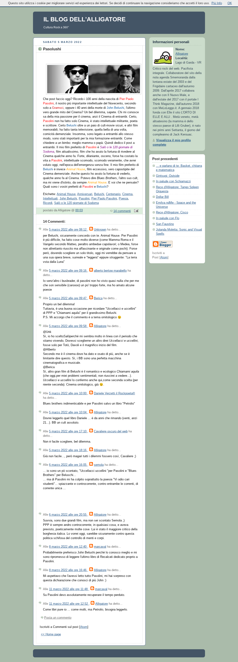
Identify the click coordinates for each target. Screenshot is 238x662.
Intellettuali (50, 198)
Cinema (127, 194)
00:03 (79, 210)
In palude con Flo (167, 218)
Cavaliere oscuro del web (111, 431)
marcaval (100, 546)
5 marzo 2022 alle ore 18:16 (68, 450)
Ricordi (47, 203)
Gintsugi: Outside (167, 175)
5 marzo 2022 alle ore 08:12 (68, 229)
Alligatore (100, 326)
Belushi (99, 194)
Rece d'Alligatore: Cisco (172, 212)
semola (99, 464)
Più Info (217, 3)
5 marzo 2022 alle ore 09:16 (68, 270)
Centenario (113, 194)
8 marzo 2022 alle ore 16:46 (68, 570)
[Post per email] (135, 211)
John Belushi (68, 198)
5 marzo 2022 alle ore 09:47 (68, 298)
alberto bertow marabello (110, 270)
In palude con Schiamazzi (173, 181)
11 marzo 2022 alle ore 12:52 (69, 603)
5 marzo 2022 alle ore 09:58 (68, 326)
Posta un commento (57, 617)
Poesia (123, 198)
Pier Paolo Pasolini (104, 198)
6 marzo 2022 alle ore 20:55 (68, 514)
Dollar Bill (162, 197)
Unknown (100, 229)
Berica (98, 298)
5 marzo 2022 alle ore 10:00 (68, 393)
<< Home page (51, 634)
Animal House (66, 194)
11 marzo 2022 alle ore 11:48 (69, 589)
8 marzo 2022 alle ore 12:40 (68, 546)
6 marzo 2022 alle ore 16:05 (68, 464)
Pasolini (84, 198)
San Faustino (165, 224)
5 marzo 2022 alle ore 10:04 (68, 412)
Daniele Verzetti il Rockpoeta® (114, 393)
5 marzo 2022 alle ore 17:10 (68, 431)
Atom (83, 627)
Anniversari (84, 194)
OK (230, 3)
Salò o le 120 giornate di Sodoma (76, 203)
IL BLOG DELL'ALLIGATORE (84, 19)
